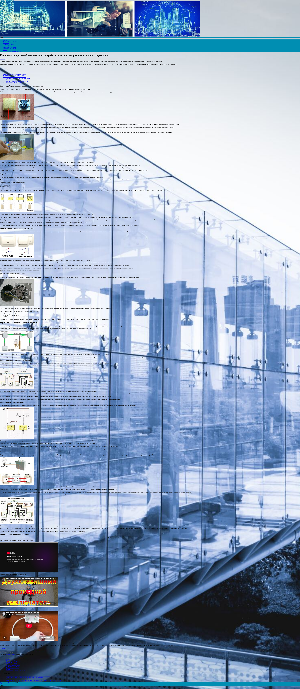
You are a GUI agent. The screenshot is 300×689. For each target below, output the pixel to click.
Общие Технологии (8, 44)
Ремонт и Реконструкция (9, 45)
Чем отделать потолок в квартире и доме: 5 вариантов (20, 678)
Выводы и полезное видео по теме (12, 82)
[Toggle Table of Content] (1, 70)
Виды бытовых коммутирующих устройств (14, 74)
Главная (5, 40)
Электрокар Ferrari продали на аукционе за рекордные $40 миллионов (25, 677)
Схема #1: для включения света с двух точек (18, 78)
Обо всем (2, 59)
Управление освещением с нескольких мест (14, 77)
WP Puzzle (7, 685)
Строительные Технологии (7, 0)
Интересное (6, 43)
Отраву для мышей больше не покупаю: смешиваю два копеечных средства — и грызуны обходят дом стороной (36, 680)
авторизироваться (11, 654)
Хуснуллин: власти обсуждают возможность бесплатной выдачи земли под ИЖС (28, 676)
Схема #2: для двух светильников (15, 79)
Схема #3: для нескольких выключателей (17, 81)
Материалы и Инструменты (10, 41)
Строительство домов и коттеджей (12, 51)
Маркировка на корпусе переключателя (13, 75)
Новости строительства (9, 48)
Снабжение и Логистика (9, 47)
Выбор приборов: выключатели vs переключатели (16, 72)
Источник (2, 648)
